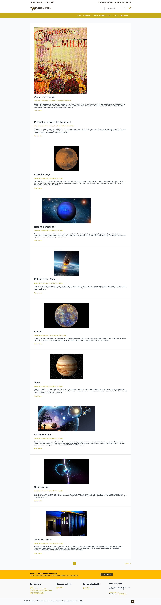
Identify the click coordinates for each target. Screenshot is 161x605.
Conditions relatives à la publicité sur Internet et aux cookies (41, 591)
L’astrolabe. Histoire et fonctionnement (52, 122)
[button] (128, 15)
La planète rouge (42, 174)
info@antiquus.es (114, 592)
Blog (31, 587)
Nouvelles (52, 100)
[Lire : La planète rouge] (66, 158)
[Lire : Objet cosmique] (66, 471)
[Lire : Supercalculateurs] (66, 523)
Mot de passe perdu (88, 589)
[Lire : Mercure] (66, 315)
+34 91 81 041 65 (121, 594)
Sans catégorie (53, 126)
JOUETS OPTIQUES (44, 97)
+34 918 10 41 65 (48, 2)
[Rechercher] (125, 8)
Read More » (38, 110)
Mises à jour (60, 587)
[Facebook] (132, 601)
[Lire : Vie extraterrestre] (66, 418)
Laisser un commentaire (41, 100)
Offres (58, 589)
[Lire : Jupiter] (66, 366)
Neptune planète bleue (45, 227)
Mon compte (86, 587)
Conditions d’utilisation (37, 593)
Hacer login (117, 2)
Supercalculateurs (42, 539)
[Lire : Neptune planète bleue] (66, 211)
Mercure (38, 331)
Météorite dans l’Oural (44, 279)
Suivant (128, 563)
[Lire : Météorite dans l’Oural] (66, 263)
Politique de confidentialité (38, 589)
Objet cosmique (41, 487)
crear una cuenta (126, 2)
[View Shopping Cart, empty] (129, 8)
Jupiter (37, 382)
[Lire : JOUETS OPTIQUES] (60, 60)
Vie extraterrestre (42, 434)
